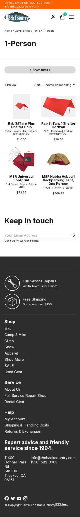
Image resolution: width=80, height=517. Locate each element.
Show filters (40, 70)
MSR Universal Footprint (21, 178)
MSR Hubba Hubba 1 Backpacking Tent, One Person (58, 180)
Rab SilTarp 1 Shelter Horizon (58, 125)
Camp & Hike (15, 334)
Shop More (14, 359)
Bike (8, 328)
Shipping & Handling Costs (26, 425)
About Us (12, 389)
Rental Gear (14, 401)
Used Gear (13, 372)
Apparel (11, 353)
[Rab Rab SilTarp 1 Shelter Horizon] (58, 106)
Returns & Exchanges (22, 431)
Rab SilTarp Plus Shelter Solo (21, 125)
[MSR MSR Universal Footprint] (21, 159)
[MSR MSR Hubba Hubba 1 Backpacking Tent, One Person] (58, 159)
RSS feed (61, 504)
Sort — (39, 85)
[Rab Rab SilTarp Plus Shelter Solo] (21, 106)
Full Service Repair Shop (25, 395)
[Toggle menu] (71, 17)
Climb (9, 341)
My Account (14, 419)
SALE (9, 365)
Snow (9, 347)
